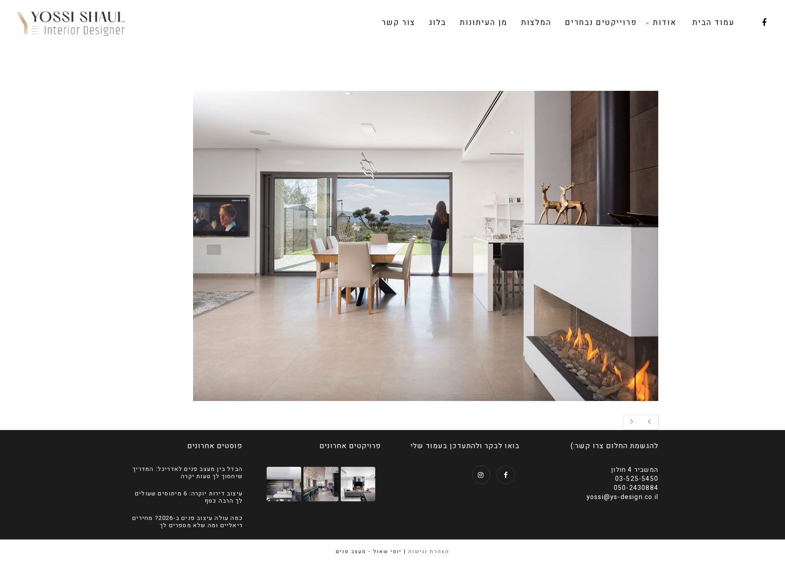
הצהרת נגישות (428, 551)
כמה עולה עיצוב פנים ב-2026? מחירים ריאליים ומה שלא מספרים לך (187, 522)
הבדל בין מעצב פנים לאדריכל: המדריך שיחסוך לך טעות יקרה (188, 472)
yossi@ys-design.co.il (622, 497)
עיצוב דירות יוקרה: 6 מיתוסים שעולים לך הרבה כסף (189, 497)
